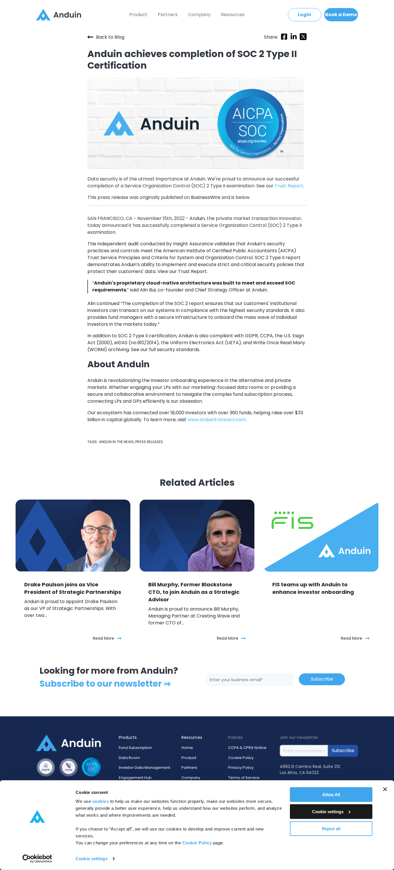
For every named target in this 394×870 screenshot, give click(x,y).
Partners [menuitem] (168, 14)
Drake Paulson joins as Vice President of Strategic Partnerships (72, 588)
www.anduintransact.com (216, 419)
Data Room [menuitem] (129, 757)
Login (304, 14)
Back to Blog (110, 36)
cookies (100, 801)
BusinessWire (205, 197)
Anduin (197, 218)
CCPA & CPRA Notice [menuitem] (247, 747)
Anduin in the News (116, 441)
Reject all (331, 828)
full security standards (173, 349)
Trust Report (192, 271)
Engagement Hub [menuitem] (135, 777)
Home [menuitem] (187, 747)
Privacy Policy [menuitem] (241, 767)
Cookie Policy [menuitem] (241, 757)
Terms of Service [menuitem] (244, 777)
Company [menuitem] (199, 14)
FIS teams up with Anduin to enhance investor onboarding (313, 588)
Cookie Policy (197, 842)
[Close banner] (385, 789)
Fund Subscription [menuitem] (135, 747)
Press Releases (149, 441)
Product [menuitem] (138, 14)
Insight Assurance (193, 243)
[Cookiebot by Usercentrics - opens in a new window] (37, 858)
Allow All (331, 794)
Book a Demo (341, 14)
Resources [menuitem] (233, 14)
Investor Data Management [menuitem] (144, 767)
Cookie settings (92, 858)
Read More (103, 638)
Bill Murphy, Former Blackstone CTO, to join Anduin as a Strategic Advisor (193, 592)
